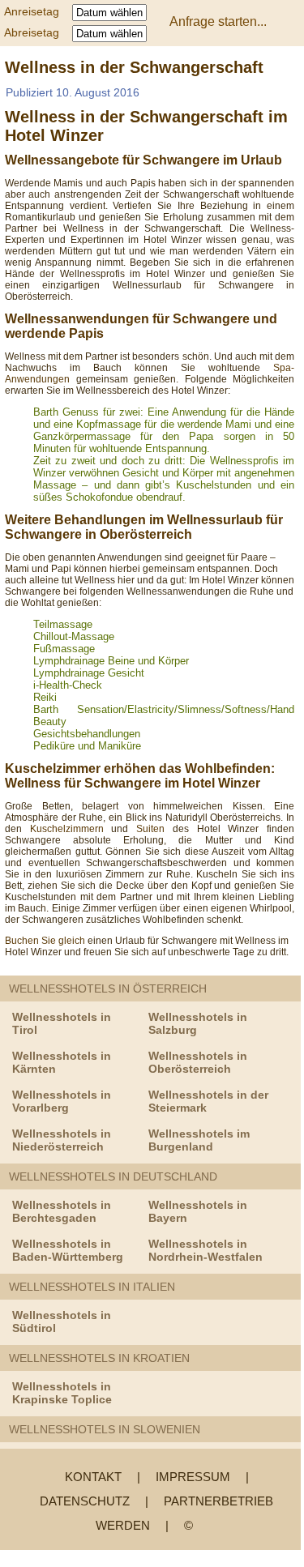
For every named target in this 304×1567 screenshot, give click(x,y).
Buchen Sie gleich (45, 940)
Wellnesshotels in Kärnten (61, 1062)
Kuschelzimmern (67, 829)
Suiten (154, 829)
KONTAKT (93, 1477)
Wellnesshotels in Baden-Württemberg (67, 1250)
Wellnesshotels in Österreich (108, 988)
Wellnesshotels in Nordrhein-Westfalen (205, 1250)
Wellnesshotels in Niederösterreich (61, 1140)
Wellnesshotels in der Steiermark (208, 1101)
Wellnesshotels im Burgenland (199, 1140)
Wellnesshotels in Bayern (197, 1211)
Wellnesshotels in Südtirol (61, 1321)
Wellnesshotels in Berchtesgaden (61, 1211)
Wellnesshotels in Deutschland (113, 1176)
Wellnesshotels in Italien (92, 1286)
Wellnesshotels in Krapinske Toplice (62, 1393)
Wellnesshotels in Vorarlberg (61, 1101)
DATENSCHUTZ (85, 1501)
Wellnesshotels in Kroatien (99, 1357)
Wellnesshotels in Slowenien (104, 1429)
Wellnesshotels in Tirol (61, 1023)
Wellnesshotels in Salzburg (197, 1023)
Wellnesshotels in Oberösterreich (197, 1062)
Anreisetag (36, 11)
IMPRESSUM (193, 1477)
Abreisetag (36, 32)
